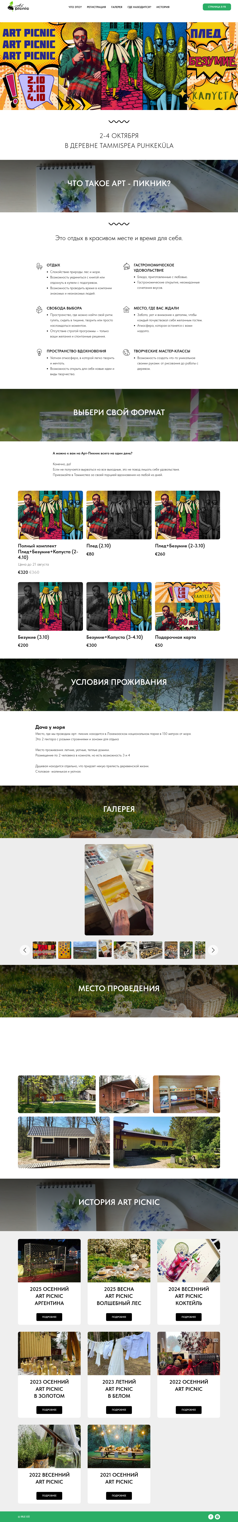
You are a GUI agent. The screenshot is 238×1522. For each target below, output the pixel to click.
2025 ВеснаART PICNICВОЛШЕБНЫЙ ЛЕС (119, 1296)
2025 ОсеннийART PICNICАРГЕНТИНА (49, 1296)
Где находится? (139, 7)
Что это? (75, 7)
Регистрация (96, 7)
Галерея (116, 7)
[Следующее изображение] (213, 950)
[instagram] (217, 1516)
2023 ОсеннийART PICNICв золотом (49, 1389)
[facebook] (210, 1516)
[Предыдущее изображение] (25, 950)
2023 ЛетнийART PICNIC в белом (119, 1389)
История (163, 7)
